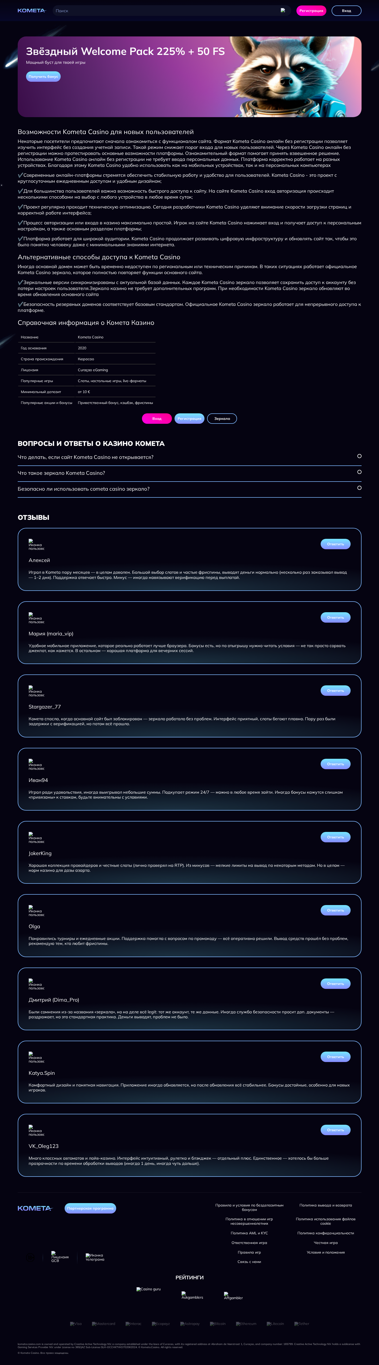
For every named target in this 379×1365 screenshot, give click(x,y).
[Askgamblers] (192, 1299)
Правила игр (249, 1252)
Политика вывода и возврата (326, 1205)
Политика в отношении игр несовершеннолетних (249, 1221)
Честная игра (326, 1243)
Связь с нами (249, 1262)
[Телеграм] (95, 1257)
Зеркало (222, 418)
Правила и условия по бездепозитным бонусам (249, 1207)
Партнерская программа (90, 1208)
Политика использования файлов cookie (326, 1221)
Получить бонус (43, 76)
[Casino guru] (148, 1299)
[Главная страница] (32, 10)
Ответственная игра (249, 1243)
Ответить (335, 544)
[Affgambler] (233, 1299)
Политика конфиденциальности (325, 1233)
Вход (346, 10)
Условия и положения (326, 1252)
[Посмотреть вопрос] (359, 456)
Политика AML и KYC (249, 1233)
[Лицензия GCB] (60, 1257)
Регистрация (311, 10)
